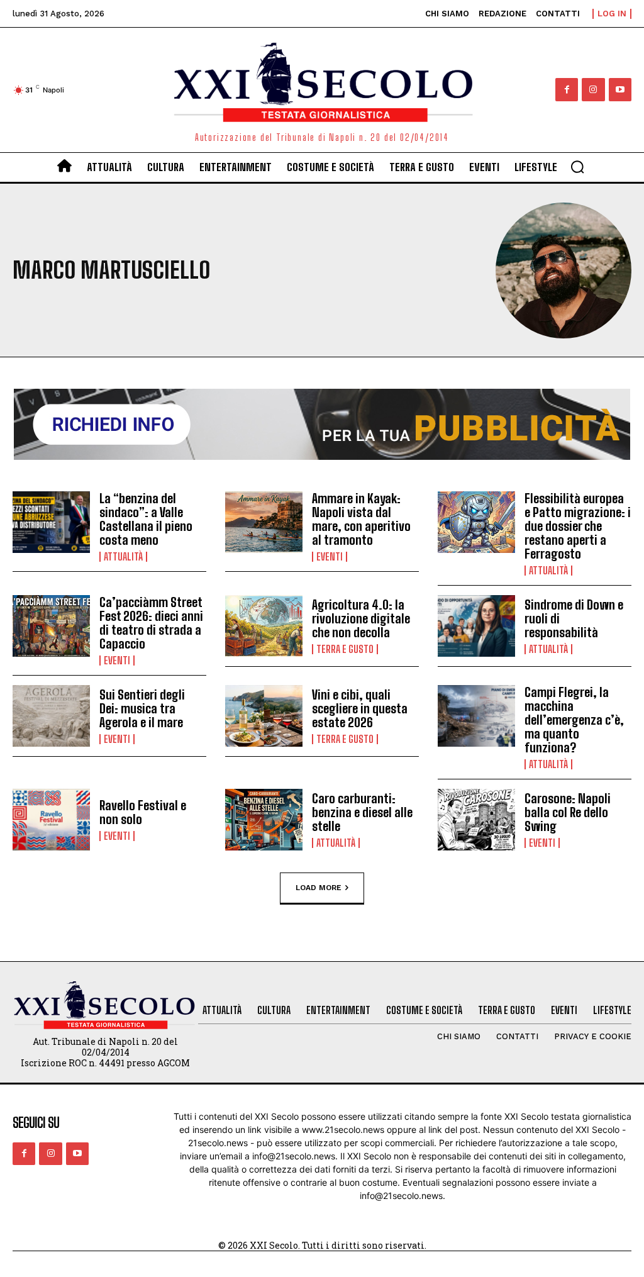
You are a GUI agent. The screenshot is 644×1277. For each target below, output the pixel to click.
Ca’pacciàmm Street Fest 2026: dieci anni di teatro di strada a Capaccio (151, 622)
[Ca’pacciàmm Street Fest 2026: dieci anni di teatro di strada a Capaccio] (51, 626)
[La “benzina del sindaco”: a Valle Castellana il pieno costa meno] (51, 522)
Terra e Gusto (345, 649)
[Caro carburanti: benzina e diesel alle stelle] (264, 820)
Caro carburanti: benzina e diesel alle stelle (362, 812)
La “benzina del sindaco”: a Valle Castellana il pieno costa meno (145, 519)
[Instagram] (593, 89)
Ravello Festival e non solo (142, 812)
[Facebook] (566, 89)
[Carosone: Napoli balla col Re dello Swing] (476, 820)
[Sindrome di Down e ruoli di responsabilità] (476, 626)
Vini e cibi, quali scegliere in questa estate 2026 (360, 708)
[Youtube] (620, 89)
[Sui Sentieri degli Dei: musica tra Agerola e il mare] (51, 716)
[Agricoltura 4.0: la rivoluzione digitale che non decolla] (264, 626)
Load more (318, 887)
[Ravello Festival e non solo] (51, 820)
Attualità (123, 557)
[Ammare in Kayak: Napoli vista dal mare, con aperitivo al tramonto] (264, 522)
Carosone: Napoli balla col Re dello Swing (568, 812)
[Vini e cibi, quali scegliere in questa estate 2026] (264, 716)
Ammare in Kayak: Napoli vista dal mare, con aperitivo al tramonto (361, 519)
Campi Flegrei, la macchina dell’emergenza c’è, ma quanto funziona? (574, 719)
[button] (577, 167)
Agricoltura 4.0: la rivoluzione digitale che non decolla (361, 618)
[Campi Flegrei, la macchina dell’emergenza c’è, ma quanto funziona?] (476, 716)
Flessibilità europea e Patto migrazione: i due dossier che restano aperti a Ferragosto (578, 526)
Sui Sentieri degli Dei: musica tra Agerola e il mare (142, 708)
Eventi (329, 557)
